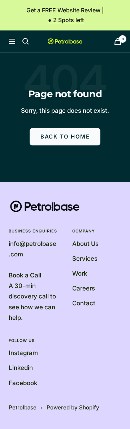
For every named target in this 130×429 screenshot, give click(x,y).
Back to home (65, 136)
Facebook (23, 383)
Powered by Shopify (73, 407)
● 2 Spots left (66, 20)
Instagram (23, 352)
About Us (85, 243)
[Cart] (117, 41)
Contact (83, 303)
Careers (83, 288)
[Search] (25, 41)
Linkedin (21, 367)
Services (85, 258)
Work (79, 273)
